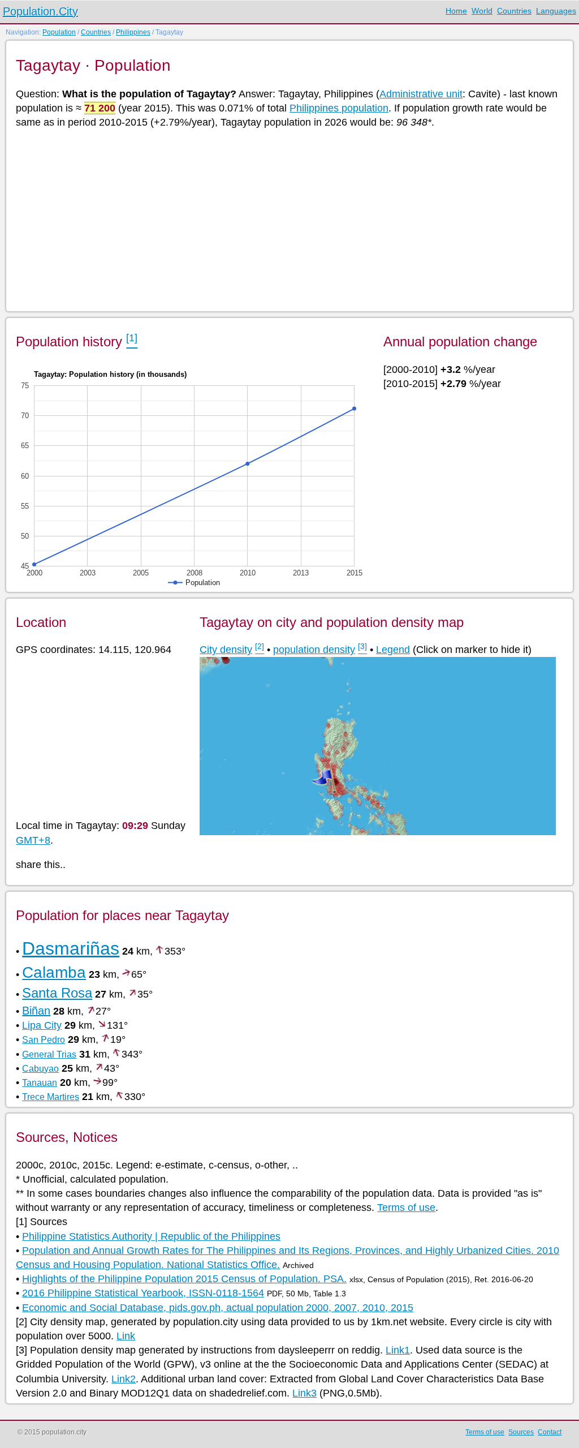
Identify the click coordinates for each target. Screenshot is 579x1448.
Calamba (54, 972)
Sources (521, 1432)
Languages (556, 10)
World (482, 10)
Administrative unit (421, 94)
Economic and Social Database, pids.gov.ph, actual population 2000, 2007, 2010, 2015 (217, 1307)
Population (59, 32)
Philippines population (339, 108)
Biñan (36, 1010)
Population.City (40, 11)
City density (226, 649)
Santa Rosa (57, 992)
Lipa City (42, 1025)
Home (456, 10)
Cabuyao (40, 1068)
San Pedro (43, 1040)
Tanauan (39, 1083)
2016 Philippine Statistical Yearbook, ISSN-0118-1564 (143, 1293)
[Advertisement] (288, 219)
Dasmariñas (70, 948)
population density (314, 649)
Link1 (398, 1350)
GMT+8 (33, 840)
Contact (549, 1432)
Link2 (123, 1379)
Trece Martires (50, 1097)
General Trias (49, 1054)
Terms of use (406, 1207)
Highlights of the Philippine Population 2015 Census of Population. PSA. (184, 1278)
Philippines (133, 32)
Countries (514, 10)
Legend (393, 649)
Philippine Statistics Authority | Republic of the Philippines (151, 1236)
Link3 (304, 1393)
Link (125, 1336)
